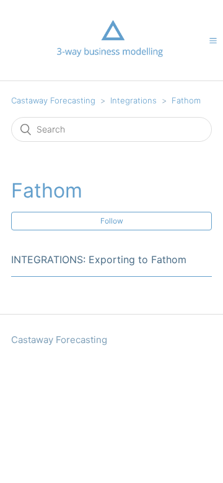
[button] (213, 40)
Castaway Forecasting (53, 100)
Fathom (186, 100)
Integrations (133, 100)
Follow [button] (111, 220)
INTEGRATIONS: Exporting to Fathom (98, 259)
